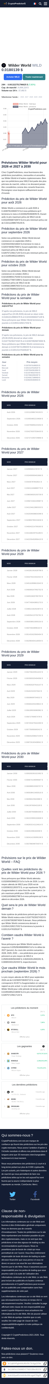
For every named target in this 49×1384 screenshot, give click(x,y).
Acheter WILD (13, 77)
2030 (40, 97)
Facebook (35, 1199)
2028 (31, 97)
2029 (35, 97)
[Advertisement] (24, 38)
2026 (22, 97)
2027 (26, 97)
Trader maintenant (34, 77)
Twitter (12, 1199)
